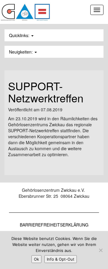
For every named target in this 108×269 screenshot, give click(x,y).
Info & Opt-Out (60, 259)
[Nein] (101, 250)
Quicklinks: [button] (20, 35)
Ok (36, 259)
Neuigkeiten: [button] (21, 52)
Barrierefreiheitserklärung (54, 225)
